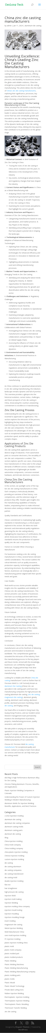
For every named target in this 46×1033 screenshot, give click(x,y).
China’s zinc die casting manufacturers (21, 91)
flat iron (7, 885)
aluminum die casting (13, 834)
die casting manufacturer (14, 874)
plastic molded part (12, 953)
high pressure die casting (14, 892)
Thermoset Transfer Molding (16, 1008)
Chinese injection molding (14, 856)
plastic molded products (14, 957)
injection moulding (12, 914)
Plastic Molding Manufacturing (16, 968)
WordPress (23, 1030)
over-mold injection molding (15, 935)
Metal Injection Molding (14, 928)
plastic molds (10, 979)
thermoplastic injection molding (17, 997)
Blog (6, 837)
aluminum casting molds (14, 826)
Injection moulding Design (15, 917)
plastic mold (9, 946)
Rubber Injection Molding (14, 993)
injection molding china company (17, 906)
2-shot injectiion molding (14, 816)
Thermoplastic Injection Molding (17, 1001)
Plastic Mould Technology (14, 986)
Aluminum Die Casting (13, 686)
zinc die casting (34, 694)
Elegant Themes (22, 1027)
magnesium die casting (13, 697)
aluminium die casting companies (17, 823)
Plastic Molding (10, 961)
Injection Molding (11, 903)
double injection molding (14, 881)
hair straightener (11, 888)
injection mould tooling (13, 910)
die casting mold (11, 877)
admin (9, 25)
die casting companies (13, 870)
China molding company (14, 848)
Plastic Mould (10, 982)
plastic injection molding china (16, 943)
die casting (9, 705)
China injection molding (13, 841)
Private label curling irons (14, 990)
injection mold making (13, 899)
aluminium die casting (33, 25)
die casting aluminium (13, 866)
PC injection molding (12, 939)
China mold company (13, 845)
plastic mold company (13, 950)
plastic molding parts (12, 975)
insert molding (10, 921)
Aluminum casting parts (14, 830)
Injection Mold (10, 895)
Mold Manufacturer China (14, 932)
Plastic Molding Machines (14, 964)
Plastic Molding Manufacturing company (20, 971)
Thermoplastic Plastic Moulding (17, 1004)
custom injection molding (14, 859)
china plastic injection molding (16, 852)
